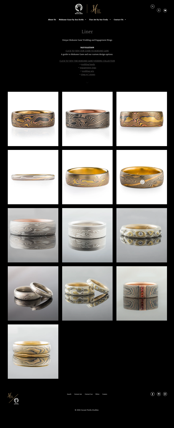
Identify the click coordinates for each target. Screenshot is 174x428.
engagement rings (88, 67)
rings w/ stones (88, 74)
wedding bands (88, 64)
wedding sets (88, 71)
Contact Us (119, 19)
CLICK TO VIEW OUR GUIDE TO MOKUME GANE (87, 51)
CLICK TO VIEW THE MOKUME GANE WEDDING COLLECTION (87, 61)
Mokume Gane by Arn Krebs (71, 19)
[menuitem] (52, 19)
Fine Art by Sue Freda (99, 19)
